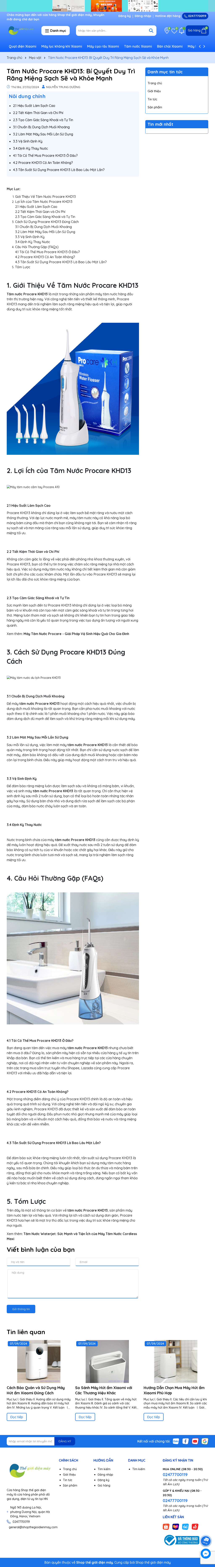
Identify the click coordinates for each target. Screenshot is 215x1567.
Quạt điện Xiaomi (22, 46)
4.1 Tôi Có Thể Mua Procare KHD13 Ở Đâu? (45, 155)
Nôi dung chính (27, 96)
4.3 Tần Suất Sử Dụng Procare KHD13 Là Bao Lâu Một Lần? (59, 170)
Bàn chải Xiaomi (170, 46)
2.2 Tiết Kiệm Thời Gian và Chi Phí (38, 113)
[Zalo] (176, 1441)
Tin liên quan (26, 1332)
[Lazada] (175, 1526)
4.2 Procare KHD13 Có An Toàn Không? (43, 163)
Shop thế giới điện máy (153, 1562)
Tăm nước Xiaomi (138, 46)
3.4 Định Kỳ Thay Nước (30, 148)
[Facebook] (185, 1441)
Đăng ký (124, 16)
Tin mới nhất (160, 124)
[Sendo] (195, 1526)
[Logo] (21, 30)
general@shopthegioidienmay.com (33, 1527)
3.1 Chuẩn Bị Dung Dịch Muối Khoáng (41, 127)
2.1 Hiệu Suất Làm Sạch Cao (34, 106)
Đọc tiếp (16, 1417)
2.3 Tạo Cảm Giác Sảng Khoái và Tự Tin (43, 120)
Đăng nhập (143, 16)
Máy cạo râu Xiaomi (103, 46)
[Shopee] (166, 1526)
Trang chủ (155, 83)
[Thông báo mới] (181, 30)
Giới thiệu (154, 91)
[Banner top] (107, 5)
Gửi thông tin (21, 1309)
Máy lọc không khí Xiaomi (61, 46)
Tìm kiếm (104, 1469)
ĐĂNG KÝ (65, 1441)
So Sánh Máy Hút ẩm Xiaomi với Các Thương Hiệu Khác (103, 1390)
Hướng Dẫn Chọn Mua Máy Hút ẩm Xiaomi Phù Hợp (174, 1390)
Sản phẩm (155, 107)
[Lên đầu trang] (206, 1529)
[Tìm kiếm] (151, 30)
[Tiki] (185, 1526)
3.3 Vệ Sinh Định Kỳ (27, 141)
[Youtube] (195, 1441)
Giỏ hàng (104, 1485)
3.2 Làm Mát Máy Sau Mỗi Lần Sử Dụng (43, 134)
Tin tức (152, 99)
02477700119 (196, 16)
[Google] (205, 1441)
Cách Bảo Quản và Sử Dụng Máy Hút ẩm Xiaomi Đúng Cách (36, 1390)
